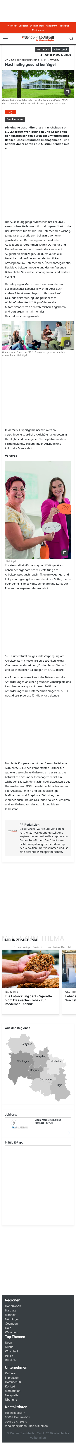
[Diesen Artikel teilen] (10, 112)
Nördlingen (12, 1319)
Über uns (11, 1399)
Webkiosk (12, 25)
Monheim (11, 1315)
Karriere (10, 1373)
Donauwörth (13, 1306)
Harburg (10, 1310)
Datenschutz (13, 1382)
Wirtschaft (11, 1351)
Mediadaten (38, 30)
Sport (8, 1342)
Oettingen (11, 1323)
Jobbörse (23, 25)
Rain (8, 1328)
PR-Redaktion (30, 825)
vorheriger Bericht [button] (29, 947)
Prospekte (64, 25)
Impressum (12, 1377)
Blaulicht (10, 1360)
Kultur (9, 1347)
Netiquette (11, 1395)
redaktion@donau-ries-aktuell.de (26, 1426)
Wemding (11, 1332)
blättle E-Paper (15, 1142)
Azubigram (51, 25)
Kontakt (10, 1386)
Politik (9, 1356)
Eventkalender (37, 25)
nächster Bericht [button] (59, 947)
